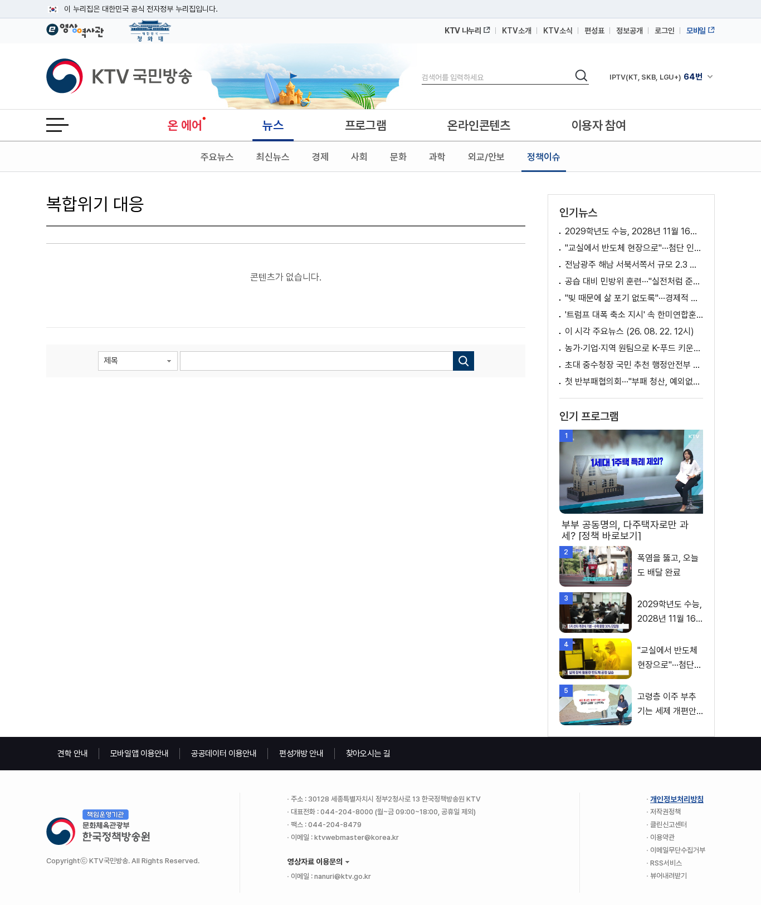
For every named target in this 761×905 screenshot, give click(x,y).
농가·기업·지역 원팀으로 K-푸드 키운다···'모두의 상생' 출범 (634, 348)
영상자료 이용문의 (315, 861)
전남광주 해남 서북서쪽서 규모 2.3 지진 (634, 264)
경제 (320, 157)
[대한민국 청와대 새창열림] (150, 25)
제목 (111, 361)
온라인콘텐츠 (478, 125)
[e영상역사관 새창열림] (75, 29)
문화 (398, 157)
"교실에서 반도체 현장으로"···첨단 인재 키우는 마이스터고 (634, 248)
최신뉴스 (273, 157)
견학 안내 (72, 754)
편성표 (594, 30)
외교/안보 (486, 157)
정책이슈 (543, 157)
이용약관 (662, 837)
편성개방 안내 (301, 754)
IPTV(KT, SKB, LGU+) (655, 77)
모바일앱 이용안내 (139, 754)
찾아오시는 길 (368, 754)
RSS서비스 (666, 863)
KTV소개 (516, 30)
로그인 (665, 30)
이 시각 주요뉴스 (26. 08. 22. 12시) (629, 331)
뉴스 (272, 125)
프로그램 (366, 125)
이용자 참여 (599, 125)
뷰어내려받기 (668, 876)
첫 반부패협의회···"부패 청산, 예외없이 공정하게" (634, 381)
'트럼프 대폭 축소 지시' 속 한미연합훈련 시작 (634, 314)
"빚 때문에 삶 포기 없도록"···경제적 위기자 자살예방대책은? (634, 298)
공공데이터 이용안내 (224, 754)
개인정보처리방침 (677, 799)
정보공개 (629, 30)
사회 (359, 157)
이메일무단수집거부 (677, 850)
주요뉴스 (217, 157)
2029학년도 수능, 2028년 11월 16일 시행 (634, 231)
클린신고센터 (668, 824)
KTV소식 (558, 30)
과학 (437, 157)
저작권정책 (665, 812)
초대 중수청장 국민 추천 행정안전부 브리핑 (634, 365)
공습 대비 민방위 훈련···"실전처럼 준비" (634, 281)
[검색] (463, 361)
